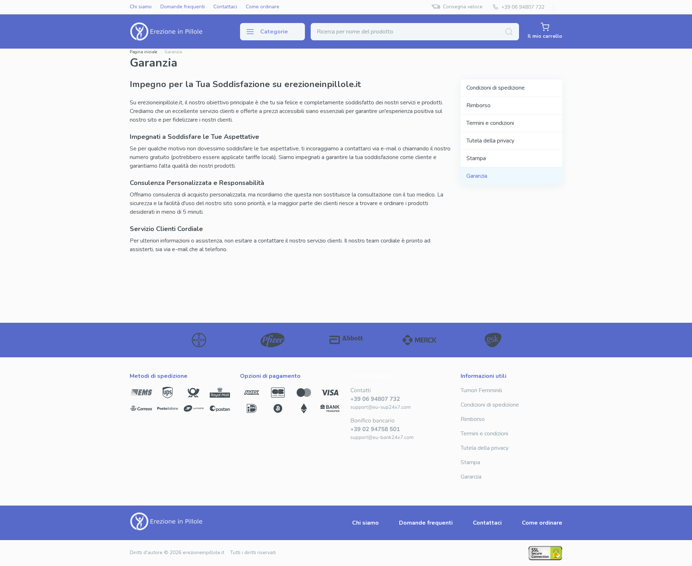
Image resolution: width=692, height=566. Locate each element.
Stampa (476, 158)
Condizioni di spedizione (495, 88)
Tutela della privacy (490, 141)
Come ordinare (262, 7)
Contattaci (225, 7)
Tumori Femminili (481, 390)
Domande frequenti (182, 7)
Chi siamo (141, 7)
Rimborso (478, 105)
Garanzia (476, 176)
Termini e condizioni (490, 123)
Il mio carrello (545, 36)
